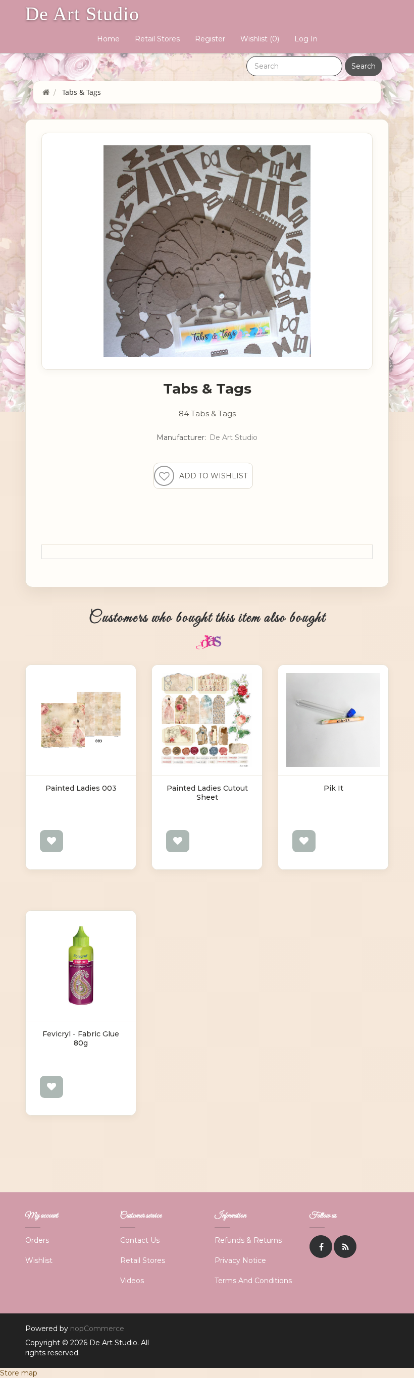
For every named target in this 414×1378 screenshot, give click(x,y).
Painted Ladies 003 (81, 788)
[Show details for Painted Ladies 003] (81, 720)
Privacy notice (240, 1260)
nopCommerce (97, 1328)
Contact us (140, 1240)
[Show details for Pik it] (333, 720)
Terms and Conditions (253, 1280)
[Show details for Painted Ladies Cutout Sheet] (207, 720)
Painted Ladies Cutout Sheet (207, 793)
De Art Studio (82, 13)
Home (108, 38)
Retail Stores (157, 38)
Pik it (333, 788)
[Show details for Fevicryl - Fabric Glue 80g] (81, 966)
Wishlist (39, 1260)
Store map (18, 1372)
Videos (132, 1280)
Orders (37, 1240)
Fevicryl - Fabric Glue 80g (80, 1038)
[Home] (45, 92)
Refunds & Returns (248, 1240)
